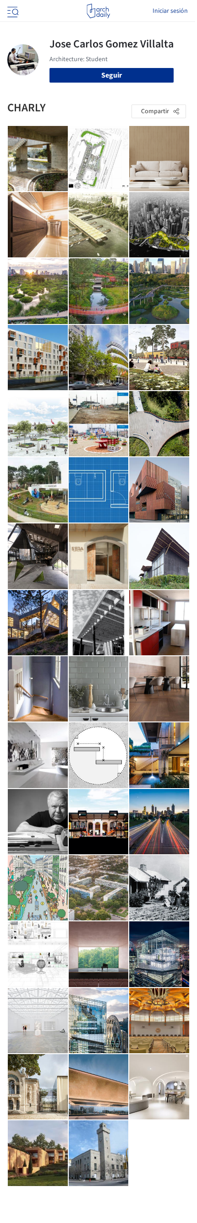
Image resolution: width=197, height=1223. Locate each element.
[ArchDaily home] (98, 11)
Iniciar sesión (170, 11)
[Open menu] (11, 11)
